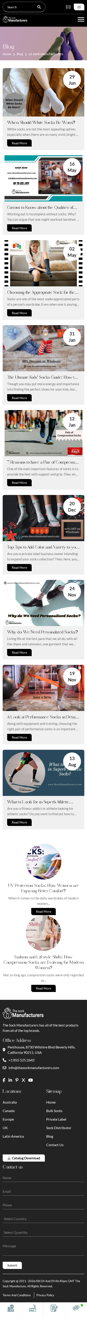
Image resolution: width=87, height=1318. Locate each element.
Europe (8, 1119)
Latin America (13, 1136)
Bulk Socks (54, 1110)
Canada (8, 1110)
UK (5, 1128)
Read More (19, 143)
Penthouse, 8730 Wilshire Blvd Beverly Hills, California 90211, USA (41, 1049)
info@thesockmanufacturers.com (33, 1067)
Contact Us (55, 1145)
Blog (20, 54)
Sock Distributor (58, 1128)
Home (7, 54)
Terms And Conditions (17, 1295)
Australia (10, 1102)
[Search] (39, 7)
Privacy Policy (45, 1295)
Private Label (56, 1119)
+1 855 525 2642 (21, 1060)
